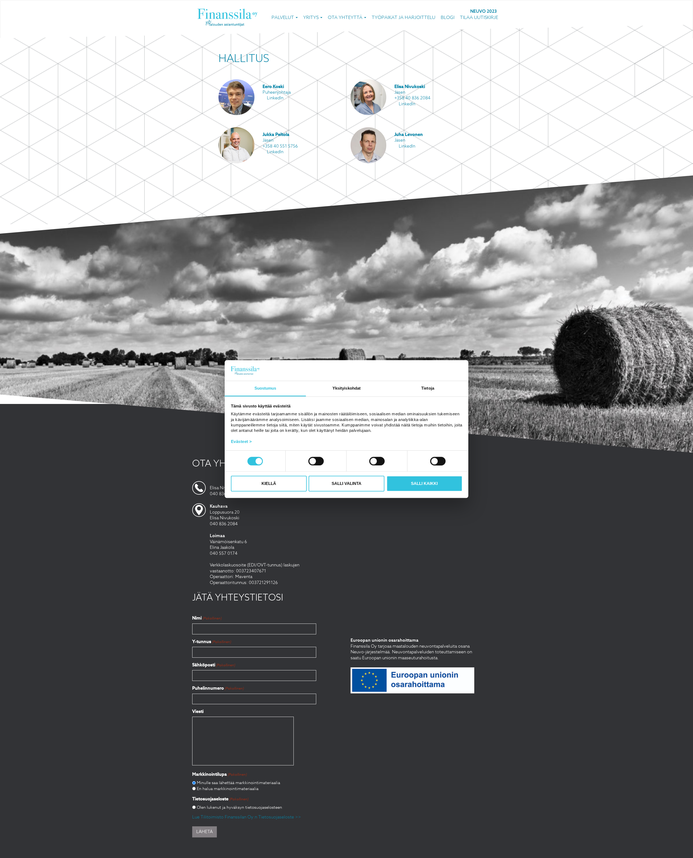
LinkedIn (274, 98)
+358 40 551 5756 (280, 146)
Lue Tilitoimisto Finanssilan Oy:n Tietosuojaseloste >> (246, 817)
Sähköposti (213, 665)
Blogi (448, 17)
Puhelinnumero (218, 688)
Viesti (198, 711)
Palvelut (283, 17)
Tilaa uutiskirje (479, 17)
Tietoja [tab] (427, 388)
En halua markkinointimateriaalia (228, 788)
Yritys (311, 17)
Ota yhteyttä (346, 17)
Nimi (207, 618)
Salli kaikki (424, 483)
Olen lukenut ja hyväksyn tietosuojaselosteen (239, 807)
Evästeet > (241, 441)
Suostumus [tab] (265, 388)
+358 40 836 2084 (412, 98)
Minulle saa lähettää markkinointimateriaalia (238, 782)
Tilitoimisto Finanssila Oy (227, 17)
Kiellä (268, 483)
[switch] (316, 461)
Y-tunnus (211, 641)
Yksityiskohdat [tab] (346, 388)
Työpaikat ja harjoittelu (403, 17)
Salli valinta (346, 483)
